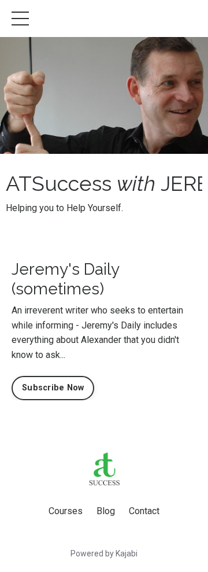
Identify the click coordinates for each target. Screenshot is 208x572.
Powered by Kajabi (104, 553)
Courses (66, 510)
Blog (105, 510)
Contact (144, 510)
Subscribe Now (53, 388)
